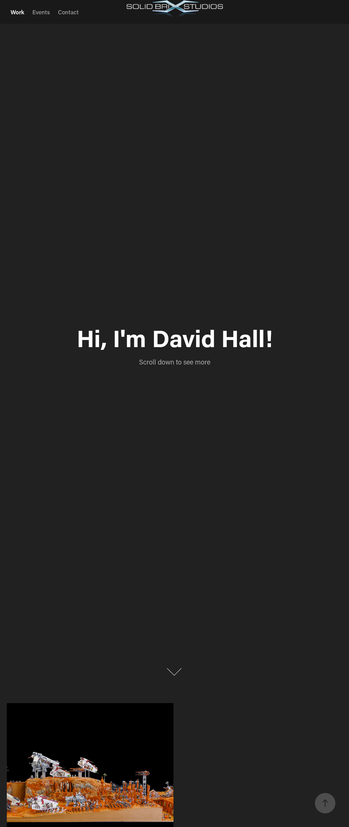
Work (17, 12)
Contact (68, 12)
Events (41, 12)
